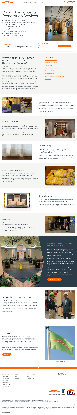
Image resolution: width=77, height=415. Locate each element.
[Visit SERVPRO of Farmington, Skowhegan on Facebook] (38, 367)
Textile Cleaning (49, 65)
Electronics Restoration (51, 71)
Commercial (33, 2)
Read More (6, 354)
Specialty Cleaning (6, 384)
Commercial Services (54, 279)
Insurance (48, 79)
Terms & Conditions (31, 374)
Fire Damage (5, 376)
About (40, 2)
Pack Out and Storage (51, 60)
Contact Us (47, 2)
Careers (16, 376)
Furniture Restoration (51, 62)
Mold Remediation (6, 378)
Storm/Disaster (5, 380)
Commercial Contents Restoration (54, 76)
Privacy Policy (29, 376)
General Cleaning (6, 386)
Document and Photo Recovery (53, 68)
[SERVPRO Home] (7, 2)
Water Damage (5, 374)
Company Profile (18, 374)
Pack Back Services (50, 73)
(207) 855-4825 (71, 2)
